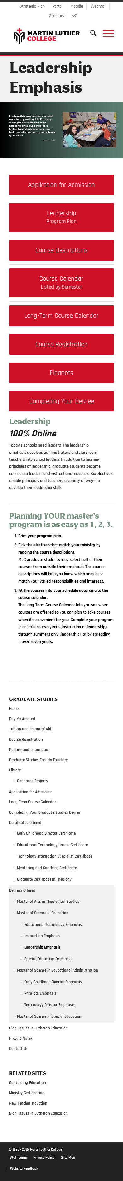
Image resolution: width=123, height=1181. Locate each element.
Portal (57, 6)
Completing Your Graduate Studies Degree (44, 812)
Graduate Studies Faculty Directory (38, 760)
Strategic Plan (32, 6)
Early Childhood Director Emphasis (53, 982)
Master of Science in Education (42, 912)
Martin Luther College (46, 1150)
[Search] (90, 33)
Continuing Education (27, 1082)
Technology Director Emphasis (49, 1004)
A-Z (74, 16)
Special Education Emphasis (48, 959)
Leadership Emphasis (42, 947)
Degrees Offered (22, 890)
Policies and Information (29, 749)
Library (15, 770)
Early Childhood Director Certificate (46, 833)
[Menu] (105, 33)
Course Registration (26, 739)
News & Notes (21, 1038)
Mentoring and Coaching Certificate (47, 868)
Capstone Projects (32, 780)
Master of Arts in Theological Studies (48, 901)
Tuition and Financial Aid (30, 729)
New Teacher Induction (28, 1103)
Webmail (98, 6)
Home (14, 708)
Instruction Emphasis (42, 935)
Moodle (76, 6)
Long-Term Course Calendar (32, 802)
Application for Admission (31, 791)
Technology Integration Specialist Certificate (54, 856)
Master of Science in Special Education (49, 1016)
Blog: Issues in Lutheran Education (38, 1028)
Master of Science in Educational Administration (57, 970)
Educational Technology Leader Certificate (52, 845)
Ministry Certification (26, 1092)
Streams (56, 16)
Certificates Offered (25, 822)
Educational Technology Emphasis (53, 924)
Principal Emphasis (40, 993)
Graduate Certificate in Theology (44, 879)
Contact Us (18, 1048)
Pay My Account (22, 719)
